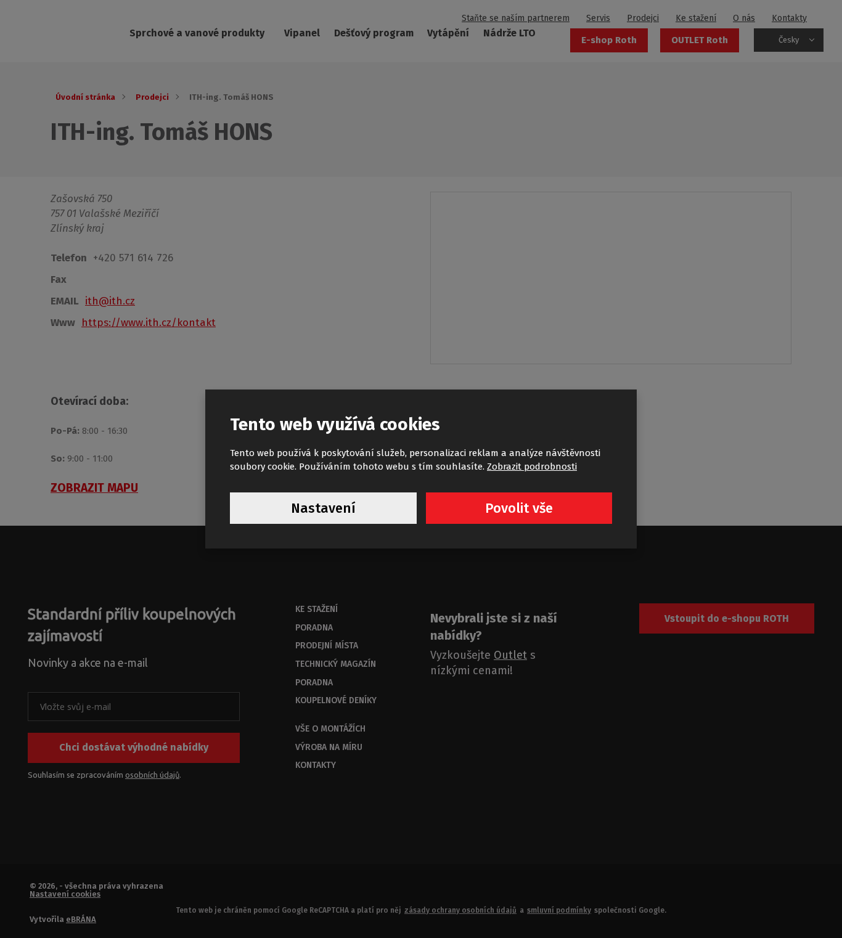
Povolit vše (519, 508)
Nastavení (323, 508)
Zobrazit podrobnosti (532, 466)
